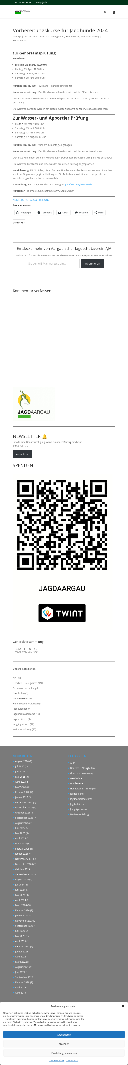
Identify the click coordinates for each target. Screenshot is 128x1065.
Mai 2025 (20, 833)
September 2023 (24, 925)
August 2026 (22, 761)
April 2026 (20, 781)
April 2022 (20, 956)
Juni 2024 (20, 889)
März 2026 (21, 786)
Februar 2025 (22, 848)
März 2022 (21, 961)
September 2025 (24, 817)
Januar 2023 (21, 951)
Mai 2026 (20, 776)
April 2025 (20, 838)
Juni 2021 (20, 972)
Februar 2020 (22, 982)
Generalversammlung (24, 688)
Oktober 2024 (22, 869)
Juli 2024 (19, 884)
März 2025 (21, 843)
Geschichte (19, 693)
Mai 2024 (20, 894)
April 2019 (20, 987)
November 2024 (24, 864)
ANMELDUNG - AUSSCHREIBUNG (31, 199)
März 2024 (21, 905)
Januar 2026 (21, 797)
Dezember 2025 (23, 802)
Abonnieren (92, 263)
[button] (123, 1006)
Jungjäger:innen (21, 724)
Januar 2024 (21, 915)
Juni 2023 (20, 930)
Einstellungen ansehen (64, 1053)
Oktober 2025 (22, 812)
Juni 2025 (20, 828)
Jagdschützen (20, 719)
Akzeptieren (64, 1034)
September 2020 (24, 977)
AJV (19, 36)
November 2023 (24, 920)
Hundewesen (73, 36)
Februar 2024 (22, 910)
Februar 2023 (22, 946)
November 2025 (24, 807)
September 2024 (24, 874)
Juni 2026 (20, 771)
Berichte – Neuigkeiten (25, 683)
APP (15, 677)
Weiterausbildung (90, 36)
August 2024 (22, 879)
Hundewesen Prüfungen (26, 703)
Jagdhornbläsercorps (24, 713)
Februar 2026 (22, 792)
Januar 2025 (21, 853)
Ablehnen (64, 1043)
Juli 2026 (19, 766)
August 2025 (22, 823)
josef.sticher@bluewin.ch (78, 184)
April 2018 (20, 992)
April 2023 (20, 941)
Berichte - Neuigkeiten (52, 36)
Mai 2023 (20, 936)
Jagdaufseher (20, 708)
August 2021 (22, 966)
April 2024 (20, 900)
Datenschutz (72, 1060)
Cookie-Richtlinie (56, 1060)
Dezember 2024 (23, 858)
